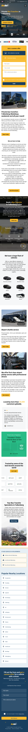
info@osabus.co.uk (23, 1)
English (2, 1)
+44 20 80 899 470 (12, 1)
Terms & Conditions (16, 728)
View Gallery (20, 106)
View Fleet (9, 241)
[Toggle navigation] (25, 5)
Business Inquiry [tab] (11, 58)
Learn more (19, 241)
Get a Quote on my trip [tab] (13, 53)
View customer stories (14, 232)
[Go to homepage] (5, 5)
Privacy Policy (22, 79)
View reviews (15, 453)
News (21, 728)
